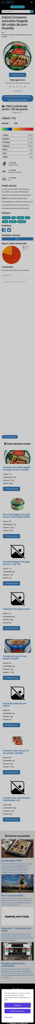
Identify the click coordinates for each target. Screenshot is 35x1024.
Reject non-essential (17, 1011)
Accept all (17, 1005)
